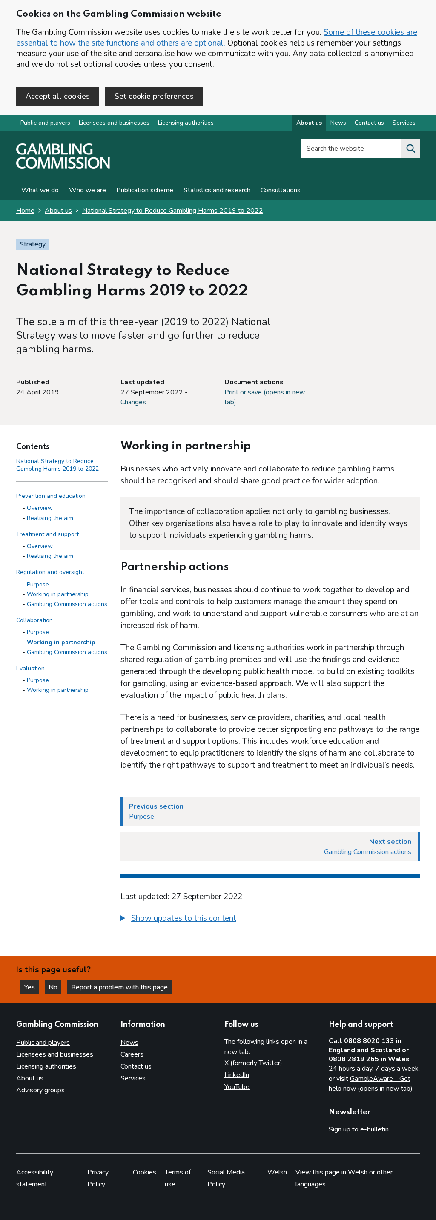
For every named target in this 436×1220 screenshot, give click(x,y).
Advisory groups (40, 1090)
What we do (40, 190)
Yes (31, 987)
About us (309, 123)
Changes (133, 402)
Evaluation (30, 668)
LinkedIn (236, 1075)
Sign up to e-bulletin (359, 1129)
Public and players (45, 123)
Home (25, 210)
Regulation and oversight (50, 572)
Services (404, 123)
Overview (40, 508)
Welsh (277, 1172)
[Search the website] (410, 148)
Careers (131, 1054)
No (55, 987)
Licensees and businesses (114, 123)
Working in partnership (58, 594)
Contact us (369, 123)
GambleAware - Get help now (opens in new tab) (371, 1084)
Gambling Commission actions (67, 604)
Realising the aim (50, 518)
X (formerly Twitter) (253, 1063)
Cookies (144, 1172)
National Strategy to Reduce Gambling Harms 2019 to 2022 (172, 210)
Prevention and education (51, 496)
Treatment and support (47, 534)
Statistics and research (217, 190)
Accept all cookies (58, 96)
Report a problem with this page (119, 987)
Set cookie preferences (154, 96)
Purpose (38, 584)
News (338, 123)
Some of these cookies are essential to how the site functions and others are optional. (216, 38)
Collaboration (34, 620)
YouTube (237, 1086)
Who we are (87, 190)
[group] (270, 919)
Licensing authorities (186, 123)
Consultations (281, 190)
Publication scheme (144, 190)
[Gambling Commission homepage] (63, 166)
